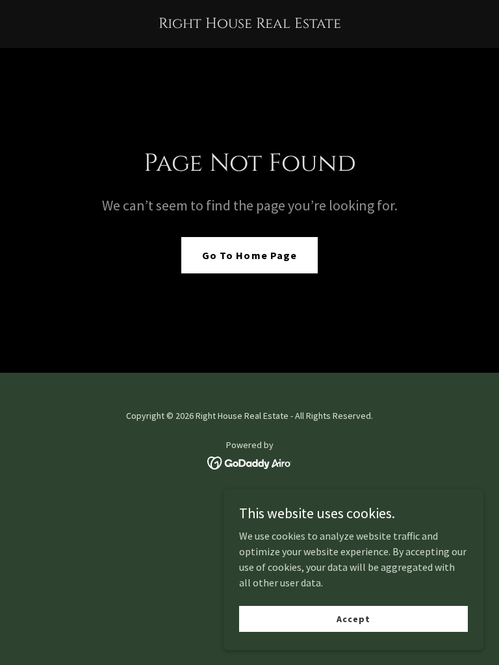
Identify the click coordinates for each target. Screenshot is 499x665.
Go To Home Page (249, 255)
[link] (250, 24)
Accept (353, 618)
